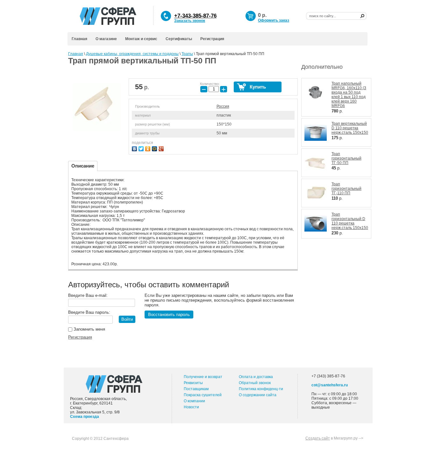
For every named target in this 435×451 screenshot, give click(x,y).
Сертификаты (179, 39)
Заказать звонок (189, 20)
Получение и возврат (203, 377)
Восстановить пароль (169, 314)
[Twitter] (142, 148)
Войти (127, 319)
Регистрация (212, 39)
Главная (79, 39)
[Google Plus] (162, 148)
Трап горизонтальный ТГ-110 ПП (346, 188)
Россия (223, 106)
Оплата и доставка (256, 377)
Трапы (187, 54)
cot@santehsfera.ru (329, 385)
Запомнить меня (88, 329)
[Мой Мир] (155, 148)
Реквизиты (193, 383)
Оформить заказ (273, 20)
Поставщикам (196, 389)
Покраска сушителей (203, 395)
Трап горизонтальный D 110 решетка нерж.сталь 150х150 (350, 221)
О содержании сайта (257, 395)
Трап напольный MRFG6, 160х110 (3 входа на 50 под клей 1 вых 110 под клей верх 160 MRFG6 (349, 94)
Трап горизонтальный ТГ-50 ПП (346, 158)
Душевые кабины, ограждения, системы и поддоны (132, 54)
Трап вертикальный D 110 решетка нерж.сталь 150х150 (350, 128)
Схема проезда (84, 416)
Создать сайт (317, 438)
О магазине (106, 39)
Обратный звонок (255, 383)
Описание (82, 165)
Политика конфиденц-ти (261, 389)
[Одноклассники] (148, 148)
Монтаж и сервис (141, 39)
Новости (191, 407)
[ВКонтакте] (135, 148)
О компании (194, 401)
